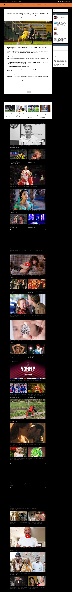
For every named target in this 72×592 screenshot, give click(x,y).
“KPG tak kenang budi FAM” (59, 49)
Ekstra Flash (58, 4)
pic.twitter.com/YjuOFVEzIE (20, 63)
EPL (49, 4)
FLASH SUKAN (24, 17)
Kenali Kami (66, 4)
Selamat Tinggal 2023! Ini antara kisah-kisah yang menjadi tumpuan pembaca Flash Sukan (60, 56)
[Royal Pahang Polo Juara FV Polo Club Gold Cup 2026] (55, 28)
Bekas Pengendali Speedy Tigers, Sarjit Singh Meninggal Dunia (61, 39)
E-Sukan (53, 4)
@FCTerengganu (44, 62)
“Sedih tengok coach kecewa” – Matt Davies (59, 65)
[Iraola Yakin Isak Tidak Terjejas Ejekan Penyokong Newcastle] (55, 33)
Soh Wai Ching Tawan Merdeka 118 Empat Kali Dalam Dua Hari (61, 23)
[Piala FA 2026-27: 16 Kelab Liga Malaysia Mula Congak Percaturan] (55, 17)
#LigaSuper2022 (11, 63)
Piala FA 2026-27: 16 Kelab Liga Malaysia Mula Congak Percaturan (62, 17)
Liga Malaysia (39, 4)
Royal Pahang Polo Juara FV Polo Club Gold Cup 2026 (62, 29)
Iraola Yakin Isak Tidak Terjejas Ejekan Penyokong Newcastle (62, 33)
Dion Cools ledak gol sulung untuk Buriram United (9, 114)
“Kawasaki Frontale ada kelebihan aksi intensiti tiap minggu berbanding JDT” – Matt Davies (33, 115)
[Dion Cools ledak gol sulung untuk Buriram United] (10, 108)
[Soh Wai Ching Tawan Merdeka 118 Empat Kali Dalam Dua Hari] (55, 23)
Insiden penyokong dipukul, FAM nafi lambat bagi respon (21, 114)
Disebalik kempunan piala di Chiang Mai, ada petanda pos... (18, 1)
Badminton (32, 4)
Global (45, 4)
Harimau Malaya (22, 4)
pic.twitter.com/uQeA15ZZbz (33, 80)
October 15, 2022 (25, 66)
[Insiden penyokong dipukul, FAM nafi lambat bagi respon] (21, 108)
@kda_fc (38, 62)
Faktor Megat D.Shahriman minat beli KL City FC (60, 52)
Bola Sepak (35, 17)
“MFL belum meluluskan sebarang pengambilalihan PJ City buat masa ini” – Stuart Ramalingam (45, 115)
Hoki (28, 4)
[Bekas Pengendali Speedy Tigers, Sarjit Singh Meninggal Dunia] (55, 39)
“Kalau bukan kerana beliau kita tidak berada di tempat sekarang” (60, 61)
